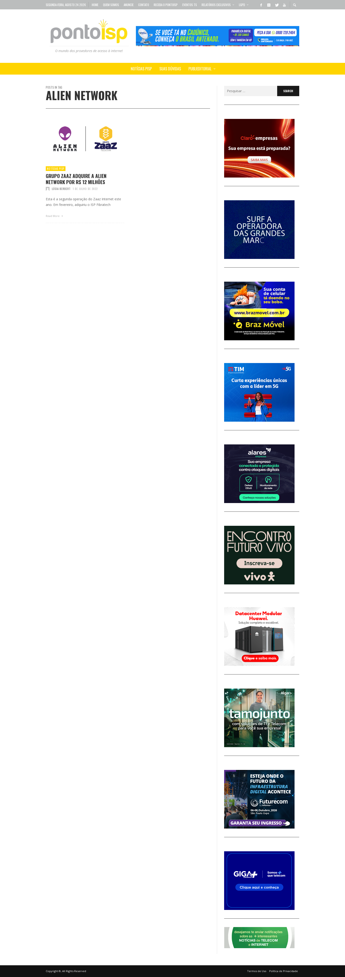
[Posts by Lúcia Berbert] (48, 189)
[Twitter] (276, 4)
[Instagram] (268, 4)
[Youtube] (284, 4)
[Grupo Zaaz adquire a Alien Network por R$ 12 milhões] (78, 139)
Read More (53, 216)
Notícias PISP (55, 168)
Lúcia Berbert (61, 189)
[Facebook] (260, 4)
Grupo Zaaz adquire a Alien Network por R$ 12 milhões (76, 179)
